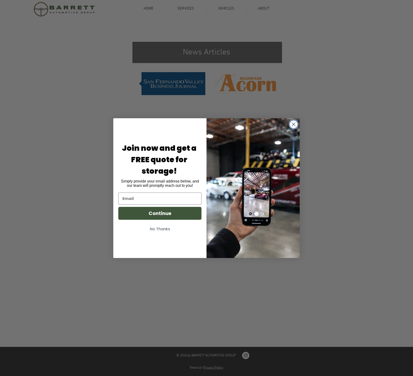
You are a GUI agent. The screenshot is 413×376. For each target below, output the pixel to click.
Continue (160, 213)
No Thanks (160, 229)
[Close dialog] (293, 124)
